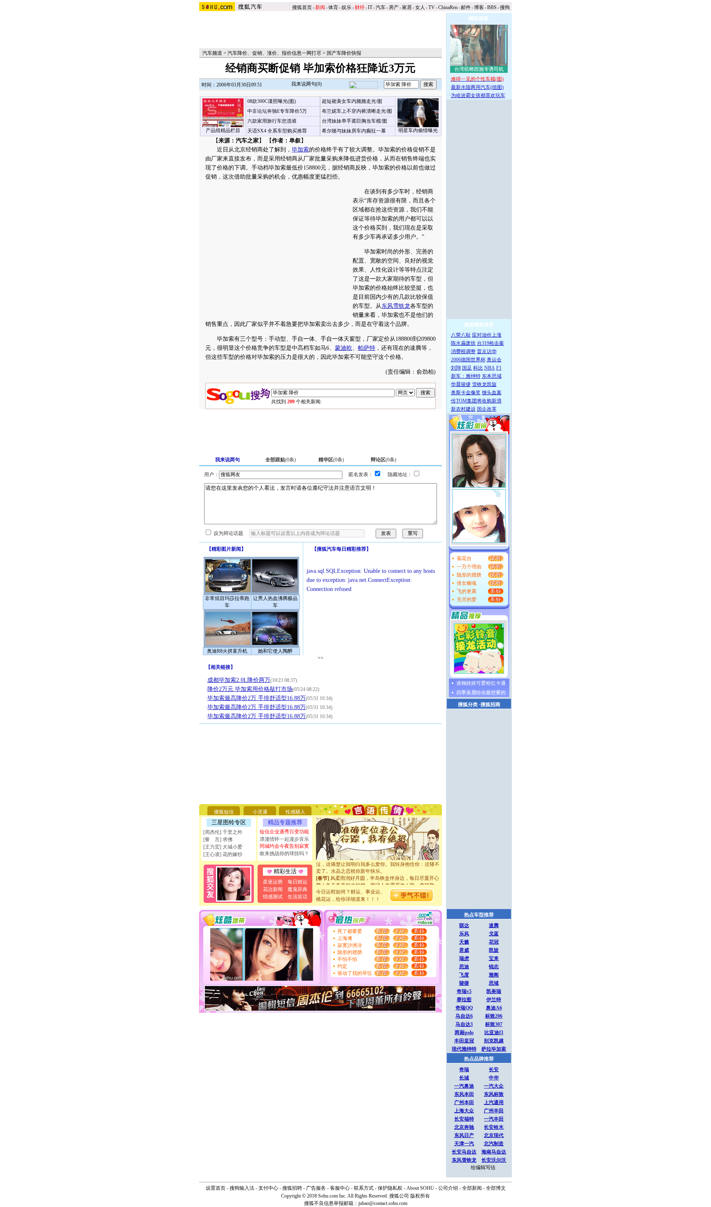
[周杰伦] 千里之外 (222, 832)
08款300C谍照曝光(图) (271, 101)
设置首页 (215, 1188)
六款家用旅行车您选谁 (272, 121)
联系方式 (364, 1188)
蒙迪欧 (343, 348)
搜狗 (505, 7)
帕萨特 (366, 348)
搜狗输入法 (242, 1188)
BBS (492, 7)
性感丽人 (295, 812)
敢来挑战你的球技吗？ (284, 853)
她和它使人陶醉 (275, 651)
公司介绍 (448, 1188)
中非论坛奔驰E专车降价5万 (277, 111)
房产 (394, 7)
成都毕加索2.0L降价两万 (238, 680)
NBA (489, 368)
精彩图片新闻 (226, 549)
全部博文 (496, 1188)
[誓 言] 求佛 (217, 839)
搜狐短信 (224, 812)
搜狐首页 (302, 7)
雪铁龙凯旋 (484, 384)
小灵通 (260, 812)
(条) (280, 460)
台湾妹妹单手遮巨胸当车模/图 (354, 121)
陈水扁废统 (463, 343)
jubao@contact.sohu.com (382, 1203)
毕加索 (300, 150)
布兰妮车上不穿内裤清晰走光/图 (357, 111)
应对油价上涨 (487, 335)
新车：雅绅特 (466, 376)
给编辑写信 (483, 1167)
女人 (420, 7)
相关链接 (220, 667)
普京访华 (487, 351)
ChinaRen (448, 7)
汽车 (381, 7)
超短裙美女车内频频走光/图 (352, 101)
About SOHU (420, 1188)
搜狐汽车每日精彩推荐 (341, 549)
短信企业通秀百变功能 (284, 832)
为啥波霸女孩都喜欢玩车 (478, 95)
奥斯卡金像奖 (466, 392)
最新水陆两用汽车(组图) (477, 87)
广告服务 (316, 1188)
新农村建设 (463, 409)
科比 (478, 368)
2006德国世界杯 (468, 360)
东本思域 (492, 376)
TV (431, 7)
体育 (333, 7)
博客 (479, 7)
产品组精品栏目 (223, 130)
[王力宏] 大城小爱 (222, 847)
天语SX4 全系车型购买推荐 (277, 131)
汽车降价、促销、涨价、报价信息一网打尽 (274, 53)
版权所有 (420, 1196)
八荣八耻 (461, 335)
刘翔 (456, 368)
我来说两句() (306, 84)
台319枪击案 (490, 343)
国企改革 (487, 409)
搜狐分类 (468, 704)
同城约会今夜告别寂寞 (284, 846)
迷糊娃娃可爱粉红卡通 (481, 683)
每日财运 (297, 882)
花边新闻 (273, 889)
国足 (467, 368)
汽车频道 (212, 53)
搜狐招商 (490, 704)
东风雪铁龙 (395, 306)
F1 (499, 368)
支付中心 (268, 1188)
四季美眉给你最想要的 (481, 692)
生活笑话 (297, 897)
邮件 (466, 7)
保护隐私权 (390, 1188)
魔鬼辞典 (297, 889)
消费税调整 (463, 351)
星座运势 (273, 882)
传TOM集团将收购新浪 (476, 401)
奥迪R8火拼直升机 (227, 651)
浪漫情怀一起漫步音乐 (284, 839)
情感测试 (273, 897)
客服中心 (340, 1188)
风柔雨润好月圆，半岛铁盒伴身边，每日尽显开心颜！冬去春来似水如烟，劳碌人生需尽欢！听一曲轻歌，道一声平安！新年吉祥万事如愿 (377, 878)
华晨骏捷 (461, 384)
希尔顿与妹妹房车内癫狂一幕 (354, 131)
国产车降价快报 (344, 53)
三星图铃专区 (228, 822)
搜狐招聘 (292, 1188)
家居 (407, 7)
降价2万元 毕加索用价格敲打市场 (250, 689)
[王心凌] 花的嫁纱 (222, 854)
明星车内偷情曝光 (418, 130)
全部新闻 (472, 1188)
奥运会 (494, 360)
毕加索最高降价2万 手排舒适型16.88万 (256, 698)
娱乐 (346, 7)
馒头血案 (492, 392)
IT (370, 7)
